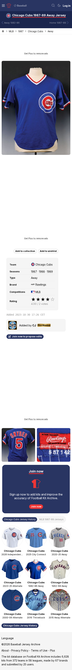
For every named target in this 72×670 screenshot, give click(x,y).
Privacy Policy (19, 650)
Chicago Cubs (35, 31)
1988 (42, 271)
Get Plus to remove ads (36, 53)
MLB (11, 31)
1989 (50, 271)
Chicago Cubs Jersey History (20, 625)
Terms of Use (39, 650)
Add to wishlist (48, 251)
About (5, 650)
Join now (36, 506)
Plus (52, 650)
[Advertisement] (36, 44)
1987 (20, 31)
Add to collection (25, 251)
